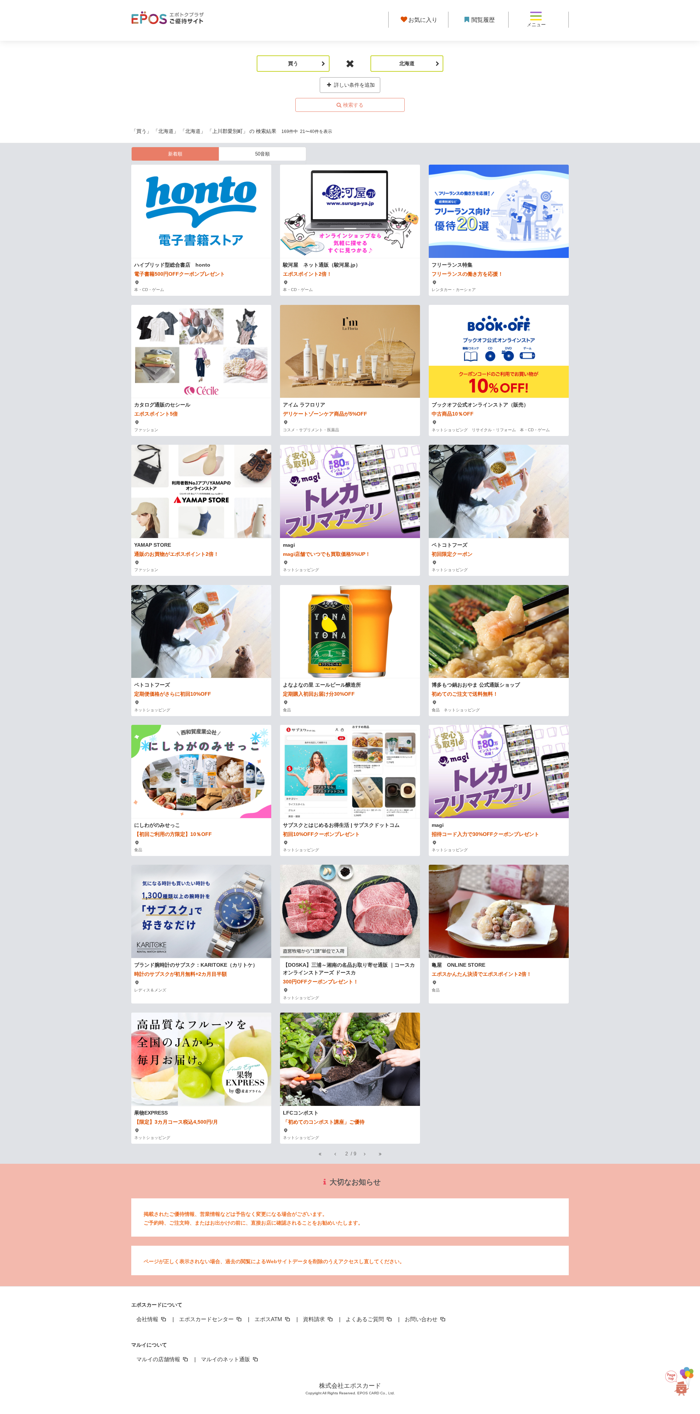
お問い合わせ (422, 1319)
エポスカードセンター (207, 1319)
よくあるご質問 (365, 1319)
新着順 (175, 154)
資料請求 (314, 1319)
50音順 (262, 154)
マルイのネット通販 (226, 1359)
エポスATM (269, 1319)
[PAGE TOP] (681, 1378)
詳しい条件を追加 (353, 85)
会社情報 (148, 1319)
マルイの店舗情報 (159, 1359)
